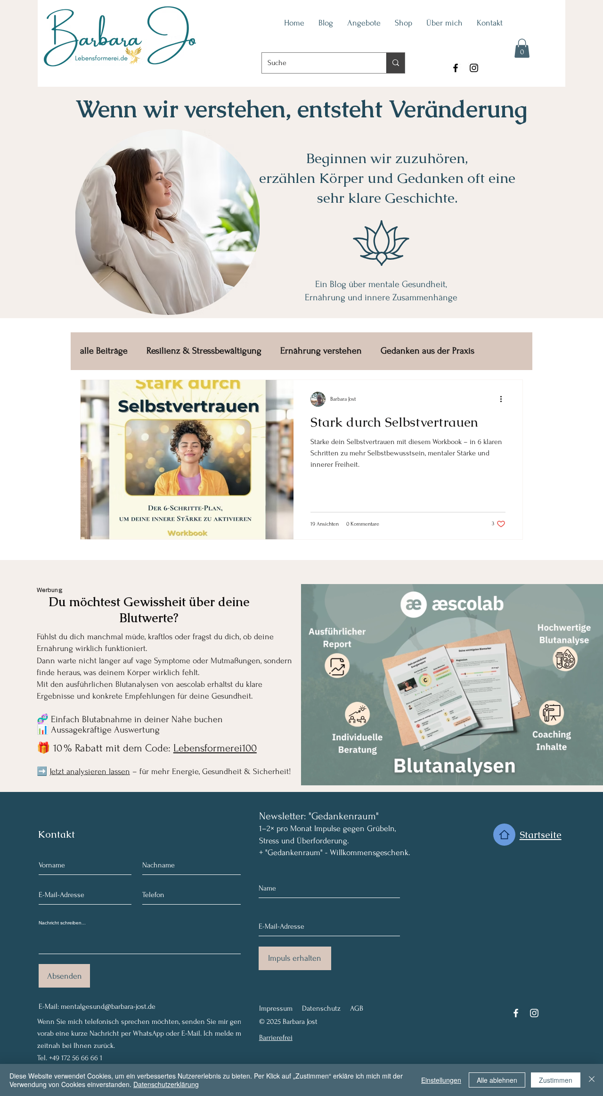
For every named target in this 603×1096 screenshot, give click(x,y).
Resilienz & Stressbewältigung (204, 351)
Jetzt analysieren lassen (89, 771)
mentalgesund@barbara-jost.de (108, 1006)
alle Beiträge (104, 351)
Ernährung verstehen (321, 351)
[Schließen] (591, 1079)
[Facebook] (455, 68)
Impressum (276, 1008)
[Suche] (395, 63)
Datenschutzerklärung (166, 1084)
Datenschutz (321, 1008)
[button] (522, 48)
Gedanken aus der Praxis (427, 351)
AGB (356, 1008)
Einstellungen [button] (441, 1080)
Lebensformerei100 (215, 748)
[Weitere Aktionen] (504, 399)
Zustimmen (555, 1080)
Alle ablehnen (497, 1080)
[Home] (504, 835)
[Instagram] (474, 68)
